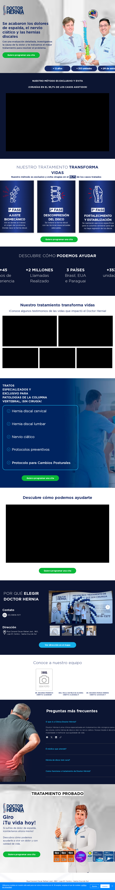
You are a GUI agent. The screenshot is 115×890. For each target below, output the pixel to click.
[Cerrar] (112, 886)
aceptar (105, 886)
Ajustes (94, 886)
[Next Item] (107, 607)
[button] (57, 645)
